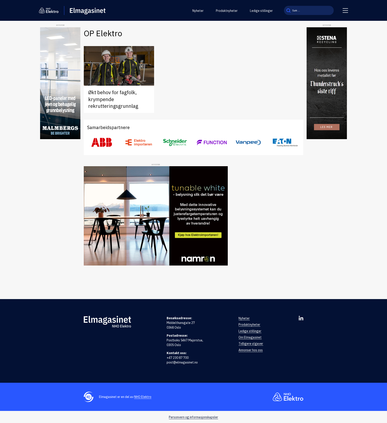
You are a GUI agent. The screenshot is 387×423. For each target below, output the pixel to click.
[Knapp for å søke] (288, 10)
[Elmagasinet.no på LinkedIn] (301, 318)
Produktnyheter (227, 11)
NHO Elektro (142, 397)
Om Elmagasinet (250, 337)
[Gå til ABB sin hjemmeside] (102, 142)
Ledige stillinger (261, 11)
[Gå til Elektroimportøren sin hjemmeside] (138, 142)
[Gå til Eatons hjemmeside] (285, 142)
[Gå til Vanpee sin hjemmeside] (248, 142)
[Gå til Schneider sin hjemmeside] (175, 142)
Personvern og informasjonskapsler (193, 417)
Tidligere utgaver (251, 344)
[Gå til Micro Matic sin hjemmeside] (212, 142)
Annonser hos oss (251, 350)
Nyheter (198, 11)
